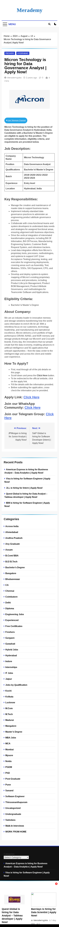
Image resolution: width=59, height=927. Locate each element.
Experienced (12, 620)
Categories (9, 854)
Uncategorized (13, 808)
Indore (8, 661)
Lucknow (10, 702)
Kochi (8, 690)
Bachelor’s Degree (15, 567)
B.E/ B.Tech (11, 561)
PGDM (8, 767)
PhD (7, 773)
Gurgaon (10, 638)
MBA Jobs (10, 737)
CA (7, 585)
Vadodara (10, 820)
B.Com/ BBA (12, 555)
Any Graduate (12, 544)
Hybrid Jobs (11, 649)
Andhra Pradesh (14, 538)
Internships (11, 667)
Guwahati (10, 643)
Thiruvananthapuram (16, 802)
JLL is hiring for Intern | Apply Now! (24, 488)
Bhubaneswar (12, 579)
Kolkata (9, 696)
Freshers (9, 53)
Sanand (9, 790)
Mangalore (10, 726)
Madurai (9, 720)
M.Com (9, 708)
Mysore (9, 755)
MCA (7, 743)
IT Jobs (9, 673)
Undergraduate (13, 814)
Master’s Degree (13, 732)
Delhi (8, 602)
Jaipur (8, 679)
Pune (8, 784)
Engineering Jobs (14, 614)
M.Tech (9, 714)
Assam (9, 549)
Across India (12, 526)
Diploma (9, 608)
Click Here (31, 397)
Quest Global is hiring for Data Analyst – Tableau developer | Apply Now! (12, 915)
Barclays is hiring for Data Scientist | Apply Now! (43, 912)
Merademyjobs (14, 77)
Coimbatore (11, 596)
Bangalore (10, 573)
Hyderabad (22, 53)
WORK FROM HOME (15, 831)
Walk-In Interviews (14, 826)
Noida (8, 761)
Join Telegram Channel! (16, 120)
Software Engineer (15, 796)
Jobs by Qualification (16, 685)
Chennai (9, 591)
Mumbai (9, 749)
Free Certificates (13, 626)
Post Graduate (12, 779)
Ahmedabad (11, 532)
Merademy (29, 10)
